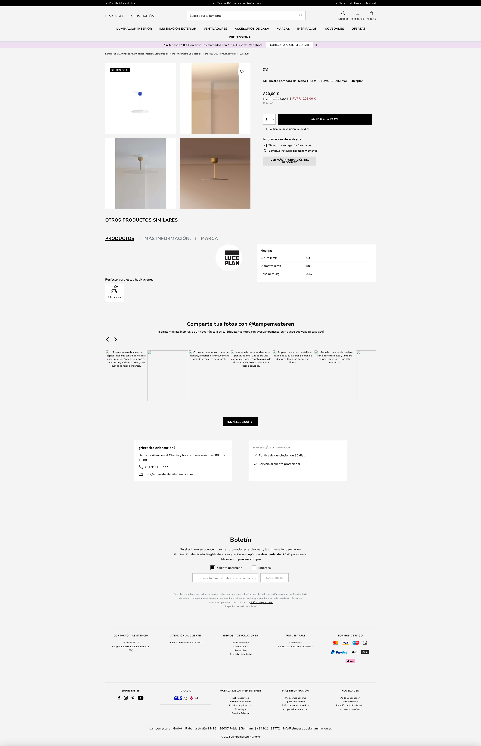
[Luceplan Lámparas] (283, 69)
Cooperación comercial (295, 709)
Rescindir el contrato (240, 653)
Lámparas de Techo (165, 53)
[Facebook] (119, 698)
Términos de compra (240, 701)
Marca (209, 238)
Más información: (167, 238)
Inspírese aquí (238, 422)
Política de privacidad (261, 602)
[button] (140, 173)
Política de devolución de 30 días (295, 646)
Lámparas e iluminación (118, 53)
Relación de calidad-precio (350, 705)
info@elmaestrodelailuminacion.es (169, 474)
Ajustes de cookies (295, 701)
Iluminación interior (142, 53)
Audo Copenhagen (350, 697)
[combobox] (246, 15)
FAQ (131, 650)
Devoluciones (240, 646)
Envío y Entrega (240, 642)
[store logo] (129, 15)
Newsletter (295, 642)
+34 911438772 (156, 467)
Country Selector (240, 712)
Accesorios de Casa (350, 709)
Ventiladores (215, 28)
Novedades (334, 28)
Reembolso (240, 650)
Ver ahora (255, 45)
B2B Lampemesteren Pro (295, 705)
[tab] (122, 238)
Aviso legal (241, 709)
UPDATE (289, 45)
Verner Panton (350, 701)
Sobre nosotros (240, 697)
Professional (240, 37)
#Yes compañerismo (295, 697)
